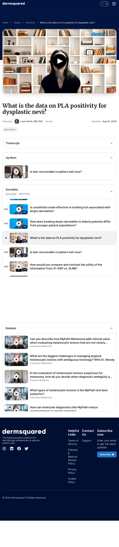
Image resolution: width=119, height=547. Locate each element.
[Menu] (114, 3)
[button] (59, 171)
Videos (17, 22)
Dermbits (30, 22)
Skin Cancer (9, 129)
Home (5, 22)
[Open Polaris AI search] (104, 3)
